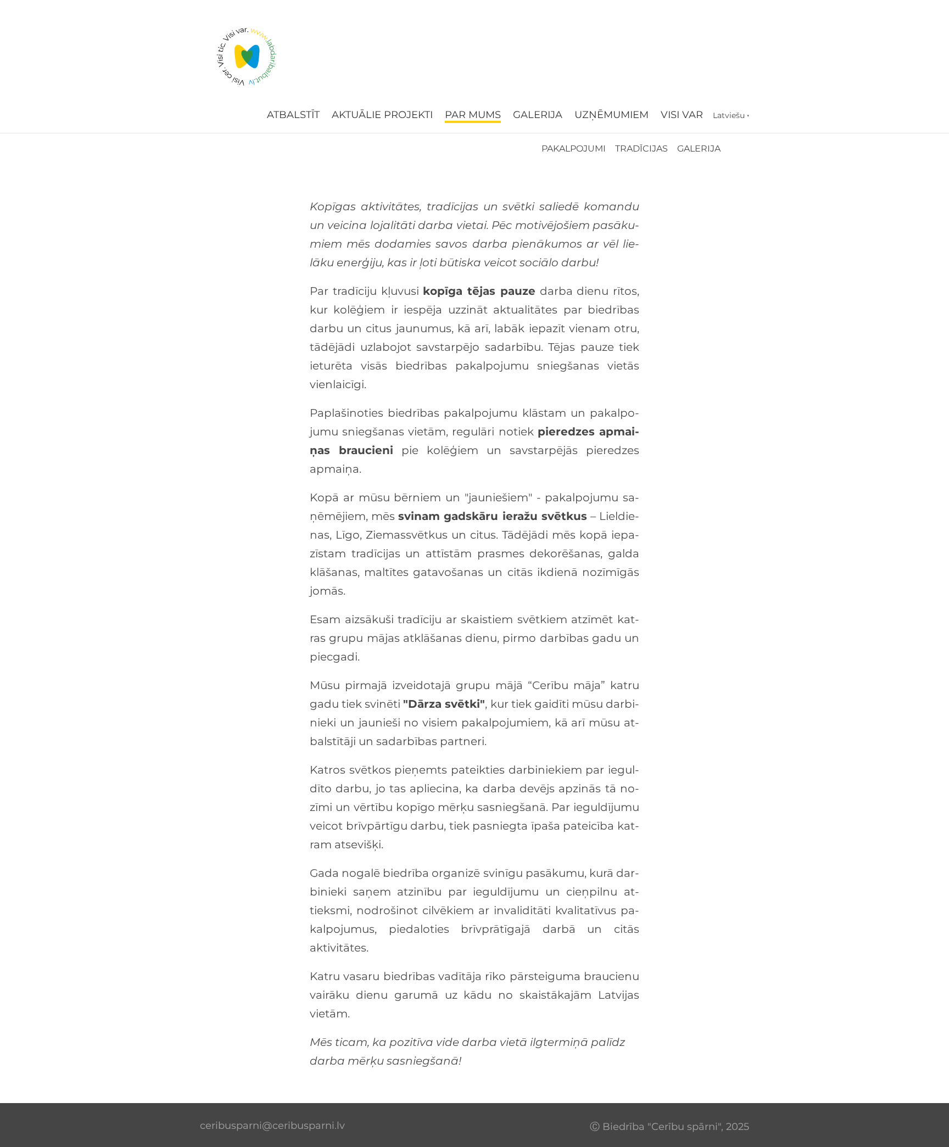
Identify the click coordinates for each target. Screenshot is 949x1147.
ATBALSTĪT (293, 115)
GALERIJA (537, 115)
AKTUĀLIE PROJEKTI (382, 115)
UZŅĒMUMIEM (611, 115)
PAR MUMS (473, 115)
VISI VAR (682, 115)
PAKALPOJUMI (574, 148)
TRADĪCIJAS (641, 148)
